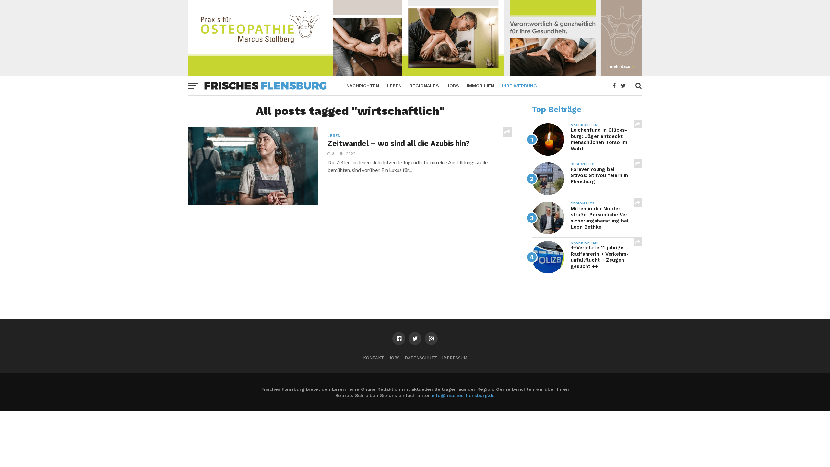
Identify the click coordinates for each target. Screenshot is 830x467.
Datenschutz (421, 357)
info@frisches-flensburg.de (463, 395)
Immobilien (480, 85)
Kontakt (373, 357)
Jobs (453, 85)
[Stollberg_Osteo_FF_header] (415, 74)
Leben (394, 85)
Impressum (454, 357)
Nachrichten (362, 85)
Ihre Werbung (519, 85)
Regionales (424, 85)
